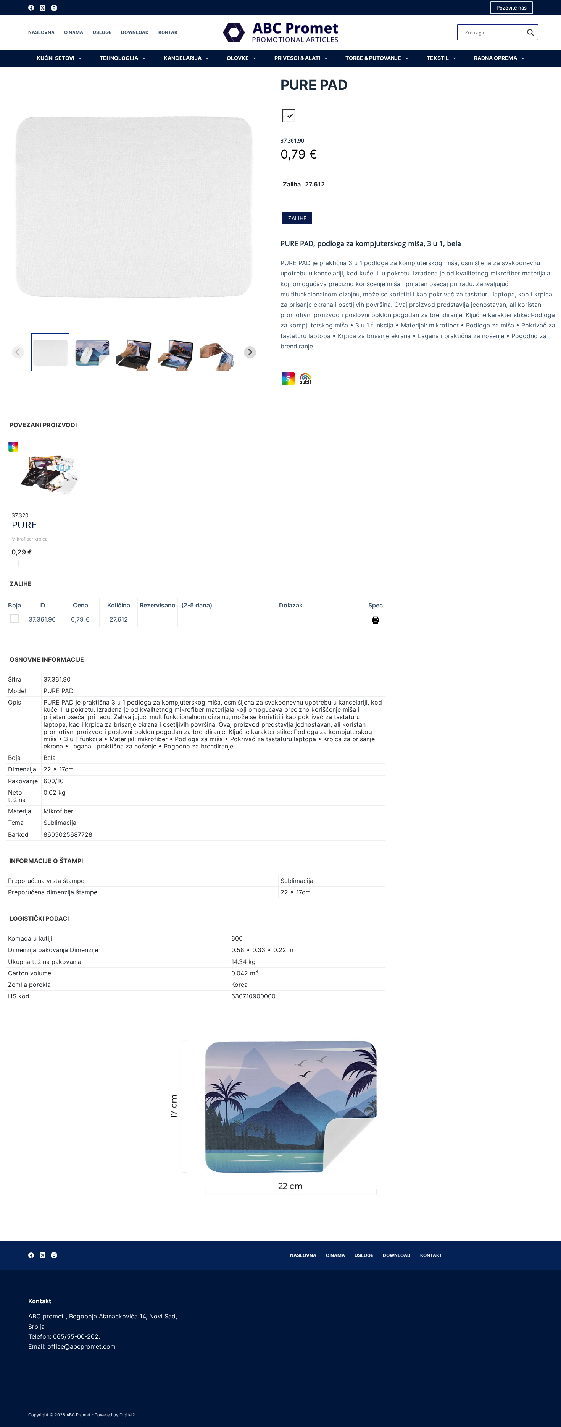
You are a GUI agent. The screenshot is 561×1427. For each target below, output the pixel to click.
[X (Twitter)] (42, 8)
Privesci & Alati (297, 58)
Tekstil (438, 58)
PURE (24, 524)
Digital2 (127, 1414)
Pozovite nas (512, 8)
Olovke (238, 58)
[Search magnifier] (530, 32)
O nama (73, 32)
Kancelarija (183, 58)
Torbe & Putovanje (373, 58)
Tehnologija (119, 58)
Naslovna (41, 32)
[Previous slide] (18, 352)
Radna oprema (495, 58)
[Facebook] (31, 8)
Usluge (102, 32)
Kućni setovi (55, 58)
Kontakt (169, 32)
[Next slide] (250, 352)
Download (135, 32)
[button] (50, 352)
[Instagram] (54, 8)
